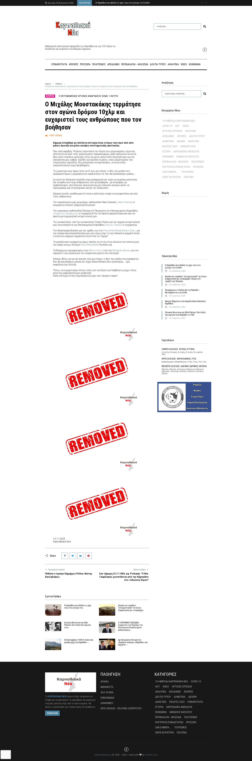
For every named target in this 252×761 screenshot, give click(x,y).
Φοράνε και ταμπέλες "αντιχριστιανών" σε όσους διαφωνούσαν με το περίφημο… (131, 608)
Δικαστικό (193, 141)
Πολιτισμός (197, 161)
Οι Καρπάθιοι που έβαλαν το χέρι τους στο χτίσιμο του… (77, 606)
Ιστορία (166, 151)
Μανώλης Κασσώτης (188, 156)
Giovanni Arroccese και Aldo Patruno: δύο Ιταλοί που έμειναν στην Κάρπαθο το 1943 (185, 313)
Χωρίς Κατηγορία (171, 177)
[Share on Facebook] (65, 556)
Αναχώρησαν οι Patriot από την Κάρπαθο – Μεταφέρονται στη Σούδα (182, 291)
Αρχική (48, 84)
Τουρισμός (187, 171)
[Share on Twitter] (73, 556)
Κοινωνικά (168, 156)
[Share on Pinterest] (88, 556)
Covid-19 (167, 125)
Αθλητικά (190, 131)
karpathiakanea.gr (103, 754)
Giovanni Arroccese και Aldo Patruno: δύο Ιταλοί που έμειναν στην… (77, 625)
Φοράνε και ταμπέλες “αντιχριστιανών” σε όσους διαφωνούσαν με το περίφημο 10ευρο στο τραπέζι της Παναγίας (186, 279)
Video (185, 125)
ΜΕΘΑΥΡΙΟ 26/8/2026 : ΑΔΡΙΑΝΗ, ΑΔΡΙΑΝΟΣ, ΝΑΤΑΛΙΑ (184, 366)
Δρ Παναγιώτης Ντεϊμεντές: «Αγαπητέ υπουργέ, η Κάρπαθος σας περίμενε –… (133, 642)
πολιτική (189, 177)
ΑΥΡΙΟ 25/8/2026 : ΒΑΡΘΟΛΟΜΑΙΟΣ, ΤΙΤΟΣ (179, 359)
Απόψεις (58, 84)
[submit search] (204, 26)
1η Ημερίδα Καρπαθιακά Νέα (178, 120)
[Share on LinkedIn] (80, 556)
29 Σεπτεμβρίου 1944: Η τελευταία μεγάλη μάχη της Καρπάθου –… (78, 641)
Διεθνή (181, 141)
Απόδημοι (168, 136)
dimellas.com (151, 754)
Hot (177, 125)
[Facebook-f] (205, 50)
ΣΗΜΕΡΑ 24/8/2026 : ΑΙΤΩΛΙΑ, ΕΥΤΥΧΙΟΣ (178, 349)
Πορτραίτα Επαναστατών (176, 166)
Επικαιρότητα (188, 146)
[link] (125, 202)
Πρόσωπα (198, 166)
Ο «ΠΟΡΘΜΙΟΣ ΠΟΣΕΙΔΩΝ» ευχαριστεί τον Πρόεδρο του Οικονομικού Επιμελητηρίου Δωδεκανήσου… (130, 626)
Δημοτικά (168, 141)
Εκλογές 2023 (170, 146)
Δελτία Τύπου (197, 136)
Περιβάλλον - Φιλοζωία (175, 161)
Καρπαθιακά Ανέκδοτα (186, 151)
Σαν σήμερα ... (170, 171)
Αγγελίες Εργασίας (172, 131)
